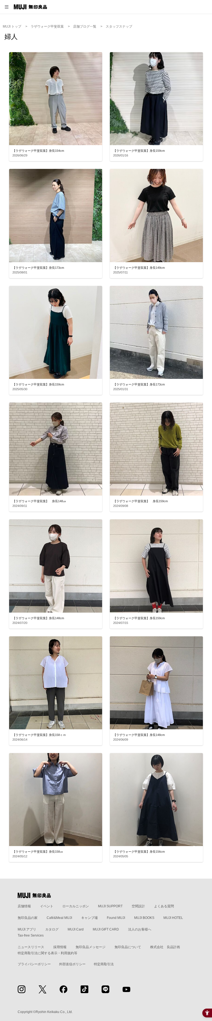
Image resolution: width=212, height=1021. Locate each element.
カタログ (52, 929)
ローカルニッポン (75, 906)
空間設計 (138, 906)
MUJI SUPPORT (110, 906)
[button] (6, 7)
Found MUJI (116, 918)
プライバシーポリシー (34, 964)
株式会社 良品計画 (165, 947)
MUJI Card (76, 929)
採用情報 (60, 947)
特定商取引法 (104, 964)
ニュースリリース (31, 947)
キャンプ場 (89, 918)
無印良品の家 (28, 918)
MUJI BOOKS (144, 918)
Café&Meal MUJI (59, 918)
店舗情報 (24, 906)
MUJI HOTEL (173, 918)
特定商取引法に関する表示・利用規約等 (47, 953)
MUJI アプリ (27, 929)
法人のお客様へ (139, 929)
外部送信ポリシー (72, 964)
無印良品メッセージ (90, 947)
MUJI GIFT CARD (106, 929)
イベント (46, 906)
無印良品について (128, 947)
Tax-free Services (31, 935)
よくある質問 (164, 906)
